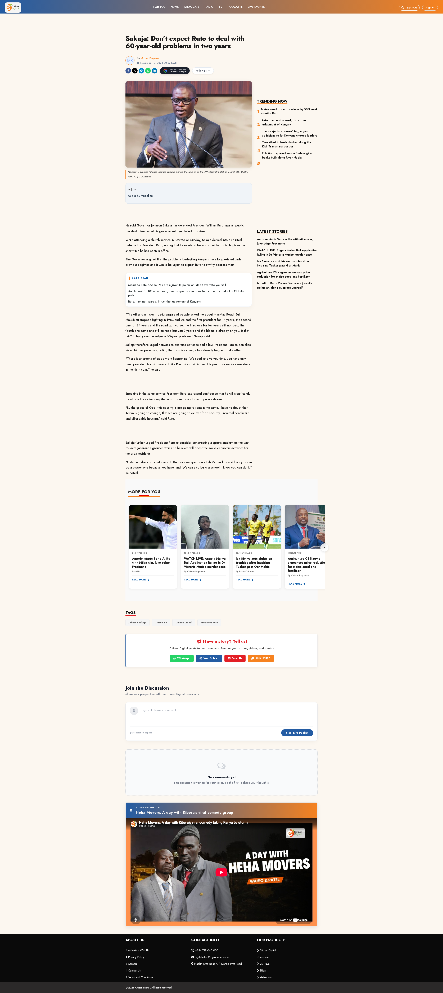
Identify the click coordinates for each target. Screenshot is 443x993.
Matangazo (266, 977)
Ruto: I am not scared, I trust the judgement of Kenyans (164, 301)
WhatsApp (183, 658)
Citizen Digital (268, 950)
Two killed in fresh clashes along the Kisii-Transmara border (286, 144)
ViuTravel (265, 964)
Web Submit (211, 658)
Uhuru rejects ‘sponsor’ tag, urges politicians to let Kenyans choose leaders (289, 133)
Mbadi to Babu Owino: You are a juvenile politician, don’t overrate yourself (177, 285)
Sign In (430, 7)
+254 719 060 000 (206, 950)
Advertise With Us (138, 950)
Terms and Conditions (140, 977)
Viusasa (264, 957)
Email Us (237, 658)
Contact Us (134, 971)
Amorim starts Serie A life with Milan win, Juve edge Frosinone (285, 241)
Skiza (263, 971)
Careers (132, 964)
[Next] (324, 547)
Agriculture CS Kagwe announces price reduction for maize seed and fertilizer (283, 274)
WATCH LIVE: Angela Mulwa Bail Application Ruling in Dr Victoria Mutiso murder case (287, 252)
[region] (226, 547)
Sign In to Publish (297, 733)
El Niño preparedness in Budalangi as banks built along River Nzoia (287, 155)
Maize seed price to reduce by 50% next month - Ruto (289, 111)
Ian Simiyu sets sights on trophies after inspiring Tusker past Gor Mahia (283, 263)
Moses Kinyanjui (150, 58)
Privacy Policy (136, 957)
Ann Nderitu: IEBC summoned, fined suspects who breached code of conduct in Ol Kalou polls (186, 293)
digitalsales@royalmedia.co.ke (212, 957)
